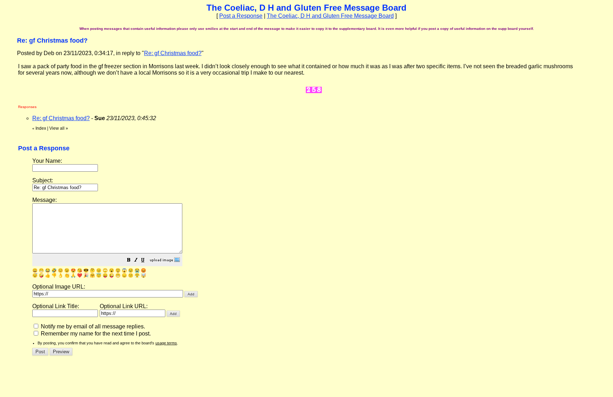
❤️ (79, 275)
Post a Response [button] (241, 16)
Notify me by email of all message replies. (92, 326)
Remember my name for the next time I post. (95, 334)
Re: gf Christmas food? (172, 53)
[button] (129, 261)
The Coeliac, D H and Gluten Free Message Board (330, 16)
